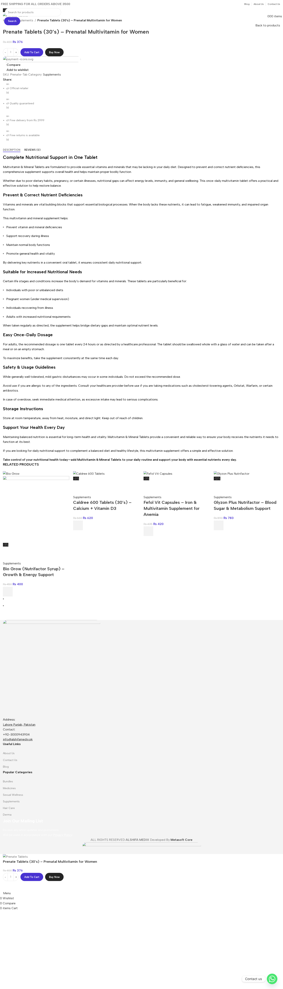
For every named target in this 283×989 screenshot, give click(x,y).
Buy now (54, 52)
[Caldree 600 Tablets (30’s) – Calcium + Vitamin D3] (89, 473)
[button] (8, 591)
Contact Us (10, 760)
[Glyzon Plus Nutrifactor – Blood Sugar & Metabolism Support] (231, 473)
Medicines (9, 788)
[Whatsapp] (272, 979)
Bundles (8, 781)
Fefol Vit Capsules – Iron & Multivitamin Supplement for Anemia (172, 508)
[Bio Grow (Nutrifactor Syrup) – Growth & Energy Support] (11, 473)
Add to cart (31, 52)
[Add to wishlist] (29, 552)
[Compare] (8, 552)
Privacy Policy (62, 835)
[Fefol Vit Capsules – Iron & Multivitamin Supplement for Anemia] (158, 473)
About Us (9, 753)
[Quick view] (18, 552)
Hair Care (9, 808)
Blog (6, 766)
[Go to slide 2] (143, 605)
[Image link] (51, 668)
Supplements (52, 74)
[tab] (11, 150)
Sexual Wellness (13, 795)
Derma (7, 814)
